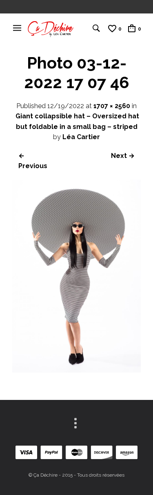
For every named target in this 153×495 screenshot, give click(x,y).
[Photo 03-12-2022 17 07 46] (76, 370)
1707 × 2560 (111, 106)
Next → (123, 156)
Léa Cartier (81, 137)
